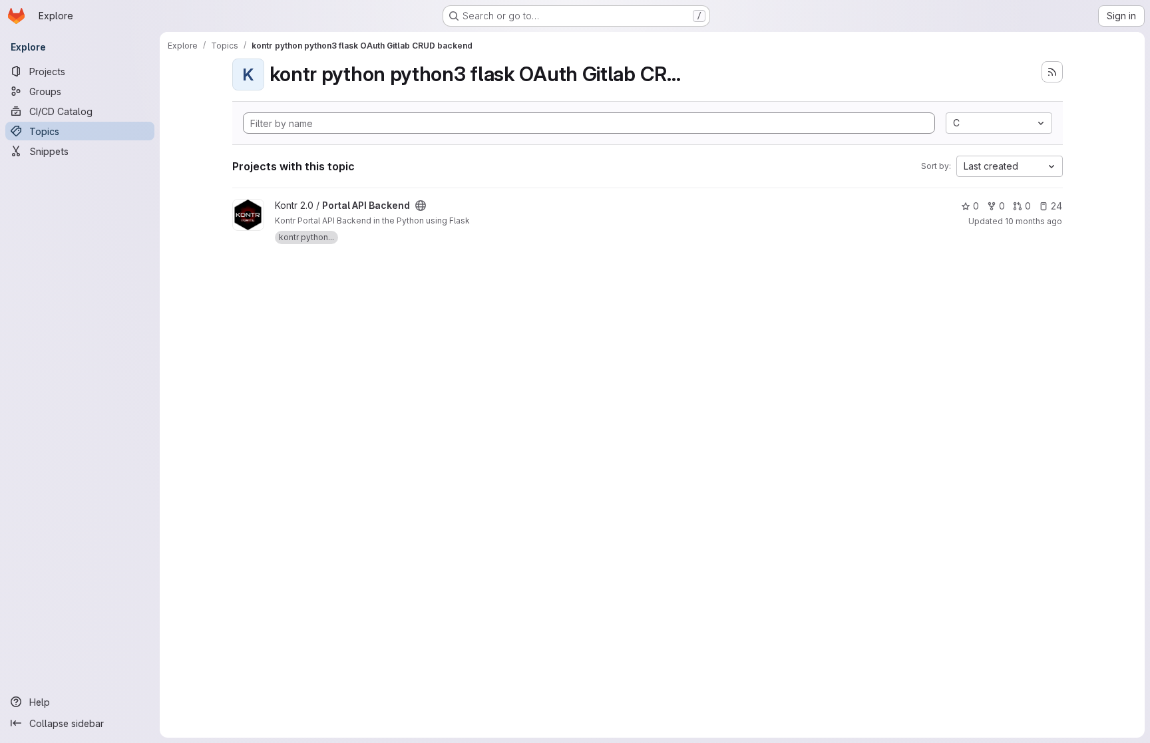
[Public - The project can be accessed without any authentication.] (420, 205)
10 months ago (1033, 221)
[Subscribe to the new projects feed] (1052, 71)
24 (1056, 206)
